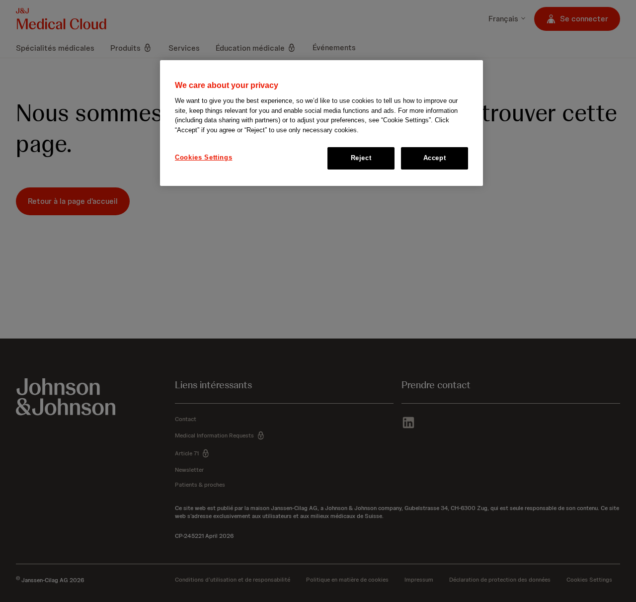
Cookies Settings (203, 158)
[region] (321, 123)
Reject (361, 158)
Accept (434, 158)
